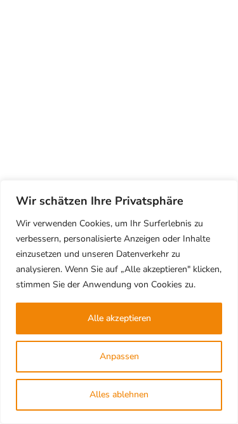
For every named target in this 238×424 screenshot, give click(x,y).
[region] (119, 302)
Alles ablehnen (119, 394)
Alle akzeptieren (119, 318)
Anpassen (119, 356)
